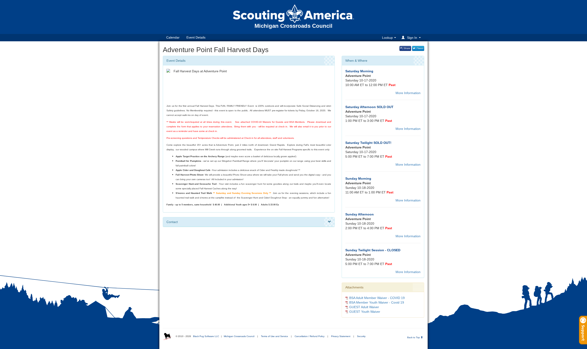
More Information (408, 93)
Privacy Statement (340, 336)
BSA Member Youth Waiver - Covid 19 (376, 302)
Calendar (173, 37)
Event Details (195, 37)
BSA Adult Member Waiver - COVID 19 (377, 298)
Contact (172, 222)
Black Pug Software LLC (206, 336)
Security (361, 336)
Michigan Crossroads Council (239, 336)
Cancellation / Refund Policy (309, 336)
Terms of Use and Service (274, 336)
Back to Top (414, 337)
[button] (411, 37)
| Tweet (419, 48)
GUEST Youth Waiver (364, 311)
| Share (406, 48)
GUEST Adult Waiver (364, 307)
